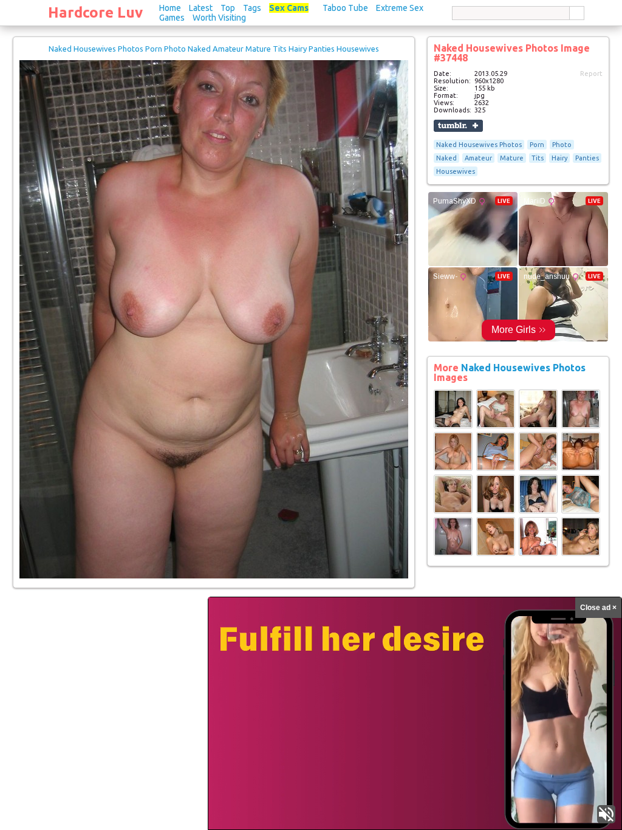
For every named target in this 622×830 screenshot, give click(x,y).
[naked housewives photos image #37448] (213, 576)
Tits (537, 158)
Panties (587, 158)
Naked (446, 158)
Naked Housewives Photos (479, 144)
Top (227, 8)
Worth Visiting (219, 17)
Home (170, 8)
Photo (562, 144)
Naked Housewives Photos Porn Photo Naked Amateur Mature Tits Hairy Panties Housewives (214, 48)
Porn (537, 144)
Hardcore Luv (95, 12)
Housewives (455, 171)
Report (591, 73)
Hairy (559, 158)
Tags (252, 8)
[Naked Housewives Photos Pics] (453, 426)
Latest (201, 8)
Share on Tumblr (458, 126)
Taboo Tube (345, 8)
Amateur (478, 158)
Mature (512, 158)
